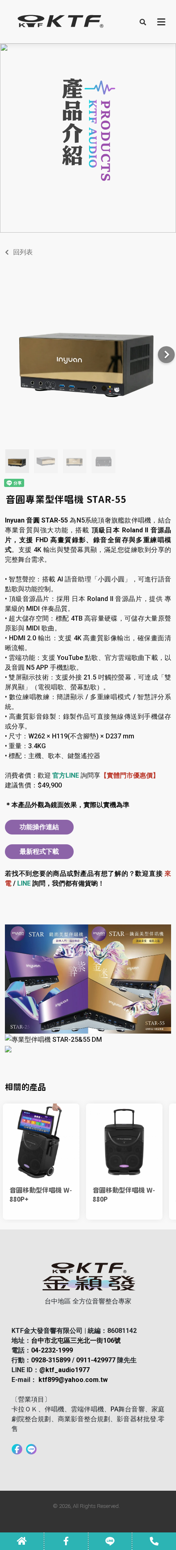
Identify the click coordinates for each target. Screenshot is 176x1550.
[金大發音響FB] (17, 1448)
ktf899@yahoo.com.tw (73, 1380)
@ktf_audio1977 (64, 1370)
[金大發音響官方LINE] (31, 1448)
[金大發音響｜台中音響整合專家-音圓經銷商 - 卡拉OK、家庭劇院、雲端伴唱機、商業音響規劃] (60, 21)
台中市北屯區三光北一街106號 (76, 1340)
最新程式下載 (39, 851)
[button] (142, 21)
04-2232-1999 (52, 1350)
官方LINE (65, 775)
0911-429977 (95, 1360)
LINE (24, 883)
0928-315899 (50, 1360)
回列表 (23, 252)
